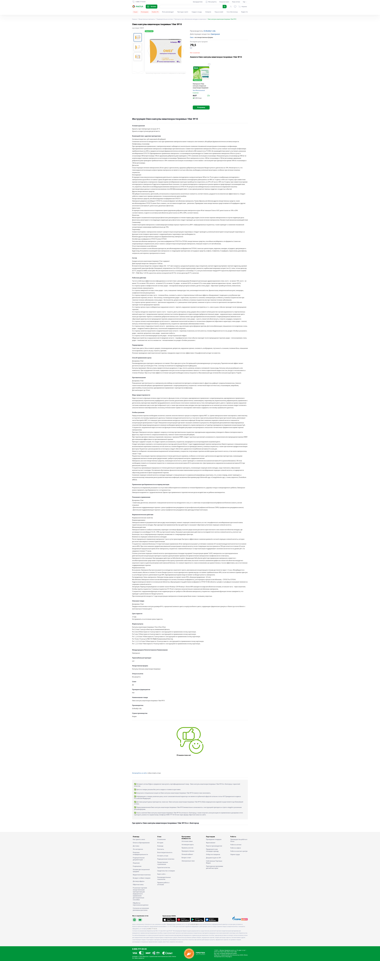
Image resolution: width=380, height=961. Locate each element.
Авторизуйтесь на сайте (139, 773)
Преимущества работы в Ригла (238, 840)
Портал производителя (214, 846)
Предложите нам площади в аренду (212, 850)
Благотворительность (164, 852)
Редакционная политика (165, 859)
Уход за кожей (219, 12)
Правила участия (187, 848)
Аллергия (208, 12)
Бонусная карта (224, 2)
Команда (160, 846)
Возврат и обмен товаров (141, 878)
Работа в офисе (235, 848)
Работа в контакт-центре (238, 851)
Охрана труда (235, 854)
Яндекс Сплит (245, 12)
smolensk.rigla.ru (194, 924)
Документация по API (213, 858)
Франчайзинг (210, 843)
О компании (161, 839)
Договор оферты (138, 881)
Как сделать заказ (139, 839)
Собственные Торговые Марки (214, 862)
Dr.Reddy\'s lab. (210, 31)
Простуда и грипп (182, 12)
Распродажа (144, 12)
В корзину (201, 107)
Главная (134, 19)
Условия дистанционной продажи (141, 870)
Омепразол (215, 34)
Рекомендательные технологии (164, 878)
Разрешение (137, 866)
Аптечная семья (187, 841)
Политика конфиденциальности (140, 853)
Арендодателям (197, 2)
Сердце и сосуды (197, 12)
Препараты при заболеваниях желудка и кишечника (190, 19)
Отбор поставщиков (213, 854)
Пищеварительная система (164, 19)
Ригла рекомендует (168, 12)
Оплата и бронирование (141, 843)
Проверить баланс (188, 851)
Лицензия (136, 863)
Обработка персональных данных (140, 904)
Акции (135, 12)
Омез (192, 37)
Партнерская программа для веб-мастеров (214, 867)
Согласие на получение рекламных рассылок (141, 909)
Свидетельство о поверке (166, 871)
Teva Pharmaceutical (199, 90)
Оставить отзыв (162, 856)
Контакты (160, 849)
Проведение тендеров (213, 839)
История (160, 843)
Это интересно (138, 849)
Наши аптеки (236, 2)
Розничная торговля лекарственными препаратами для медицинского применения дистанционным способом (140, 894)
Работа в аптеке (235, 845)
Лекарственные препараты (146, 19)
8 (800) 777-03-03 (152, 928)
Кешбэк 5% (155, 12)
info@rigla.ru (228, 956)
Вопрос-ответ (186, 858)
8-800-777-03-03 (139, 949)
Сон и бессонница (232, 12)
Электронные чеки (188, 861)
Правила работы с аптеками (163, 883)
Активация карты (188, 844)
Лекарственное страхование (162, 863)
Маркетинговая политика (142, 875)
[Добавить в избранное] (209, 64)
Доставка (136, 846)
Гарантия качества (163, 867)
